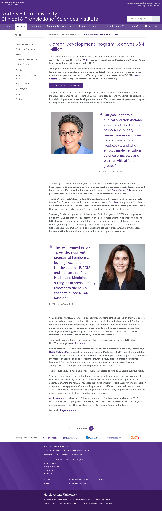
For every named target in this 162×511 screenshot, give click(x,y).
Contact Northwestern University (80, 500)
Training (48, 484)
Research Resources (78, 484)
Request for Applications (64, 85)
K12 (85, 60)
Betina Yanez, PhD (121, 190)
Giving (18, 94)
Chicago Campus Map (51, 467)
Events (19, 70)
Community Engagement (59, 26)
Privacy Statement (50, 503)
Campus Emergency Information (85, 503)
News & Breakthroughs (27, 59)
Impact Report (22, 84)
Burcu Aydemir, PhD (59, 352)
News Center (138, 6)
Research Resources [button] (89, 26)
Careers (97, 500)
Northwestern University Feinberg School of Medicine (63, 454)
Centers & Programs (25, 49)
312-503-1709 (50, 470)
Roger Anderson (68, 410)
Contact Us (21, 99)
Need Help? (151, 26)
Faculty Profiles (153, 6)
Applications (55, 398)
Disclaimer (106, 500)
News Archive (23, 64)
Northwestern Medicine (135, 3)
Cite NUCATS (22, 89)
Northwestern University (152, 3)
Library (133, 26)
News (72, 34)
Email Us (49, 474)
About (64, 34)
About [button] (20, 26)
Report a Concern (105, 503)
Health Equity (114, 26)
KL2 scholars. (79, 343)
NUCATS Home (54, 34)
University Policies (65, 503)
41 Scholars (112, 202)
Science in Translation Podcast (26, 77)
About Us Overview (24, 44)
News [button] (18, 54)
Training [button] (35, 26)
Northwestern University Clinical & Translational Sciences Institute (49, 16)
